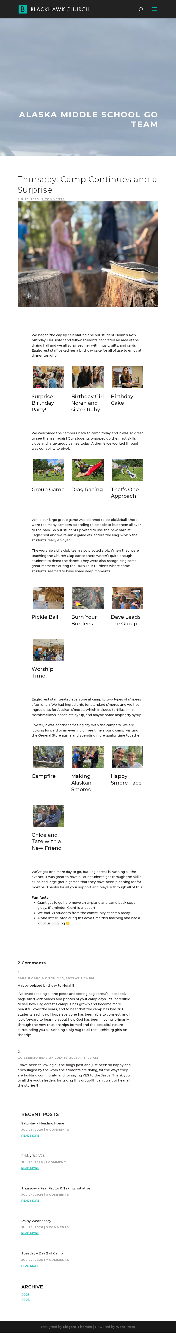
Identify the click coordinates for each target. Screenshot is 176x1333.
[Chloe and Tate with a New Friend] (48, 827)
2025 (25, 1295)
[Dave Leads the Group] (127, 609)
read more (30, 1135)
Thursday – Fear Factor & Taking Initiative (55, 1188)
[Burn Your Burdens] (88, 609)
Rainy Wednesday (36, 1221)
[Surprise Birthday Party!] (48, 388)
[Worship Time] (48, 661)
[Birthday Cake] (127, 388)
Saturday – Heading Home (42, 1123)
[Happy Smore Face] (127, 768)
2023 (25, 1300)
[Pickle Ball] (48, 609)
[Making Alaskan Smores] (88, 768)
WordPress (125, 1327)
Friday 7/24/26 (33, 1156)
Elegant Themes (77, 1327)
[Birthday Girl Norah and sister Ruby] (88, 388)
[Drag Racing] (88, 481)
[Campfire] (48, 768)
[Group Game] (48, 481)
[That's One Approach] (127, 481)
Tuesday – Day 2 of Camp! (42, 1253)
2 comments (53, 199)
